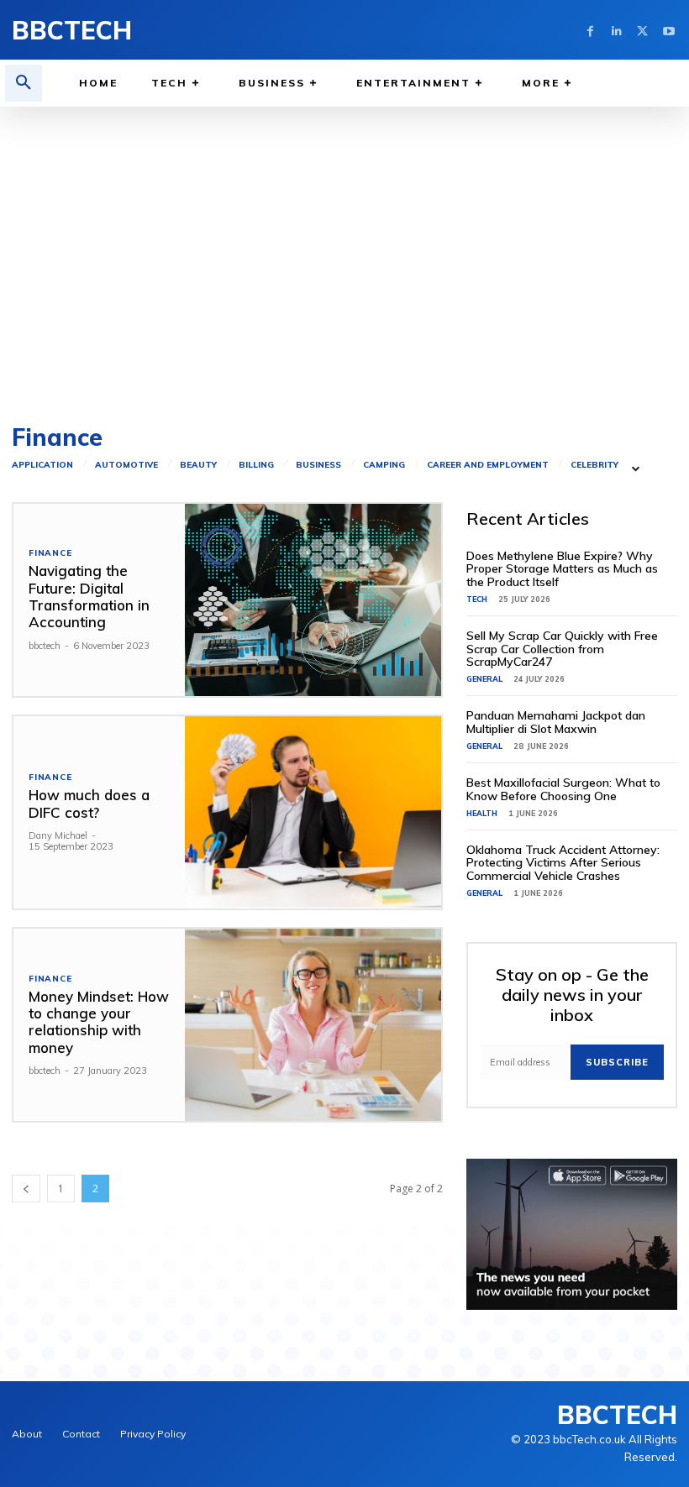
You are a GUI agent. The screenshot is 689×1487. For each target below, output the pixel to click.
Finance (50, 553)
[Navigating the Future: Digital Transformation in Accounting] (313, 600)
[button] (23, 83)
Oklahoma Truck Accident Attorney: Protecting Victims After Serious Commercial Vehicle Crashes (563, 862)
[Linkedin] (616, 30)
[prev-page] (26, 1188)
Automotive (126, 465)
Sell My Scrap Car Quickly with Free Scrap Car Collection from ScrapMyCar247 (562, 648)
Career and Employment (488, 465)
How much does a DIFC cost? (89, 803)
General (484, 678)
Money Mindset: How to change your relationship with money (99, 1021)
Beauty (198, 465)
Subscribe (617, 1062)
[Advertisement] (344, 257)
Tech (476, 599)
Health (481, 813)
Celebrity (594, 465)
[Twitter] (642, 30)
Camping (384, 465)
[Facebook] (590, 30)
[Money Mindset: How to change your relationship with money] (313, 1025)
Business (318, 465)
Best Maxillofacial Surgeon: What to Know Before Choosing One (563, 789)
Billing (256, 465)
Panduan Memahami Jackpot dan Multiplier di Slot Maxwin (555, 722)
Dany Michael (58, 835)
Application (42, 465)
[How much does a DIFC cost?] (313, 812)
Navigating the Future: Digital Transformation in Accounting (89, 596)
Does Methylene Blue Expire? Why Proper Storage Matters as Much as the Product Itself (562, 568)
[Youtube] (668, 30)
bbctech (44, 646)
